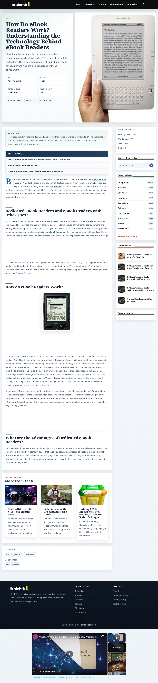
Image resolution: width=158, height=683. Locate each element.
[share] (102, 636)
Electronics (31, 100)
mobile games (58, 232)
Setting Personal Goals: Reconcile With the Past (138, 278)
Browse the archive (127, 236)
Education (132, 4)
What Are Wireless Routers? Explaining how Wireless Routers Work (69, 636)
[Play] (117, 657)
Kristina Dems (14, 81)
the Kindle (55, 186)
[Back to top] (79, 619)
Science (102, 4)
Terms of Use (119, 604)
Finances (135, 198)
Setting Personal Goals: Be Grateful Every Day (139, 255)
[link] (35, 636)
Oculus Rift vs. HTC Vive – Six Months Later (20, 511)
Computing (135, 182)
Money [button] (89, 4)
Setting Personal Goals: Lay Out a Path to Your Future (140, 267)
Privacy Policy (119, 599)
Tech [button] (77, 4)
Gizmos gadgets (15, 100)
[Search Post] (151, 165)
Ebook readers (46, 100)
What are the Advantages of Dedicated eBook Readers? (35, 171)
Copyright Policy (120, 595)
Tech (8, 18)
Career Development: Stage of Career (140, 300)
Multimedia (135, 228)
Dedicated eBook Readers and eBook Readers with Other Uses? (39, 159)
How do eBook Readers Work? (22, 165)
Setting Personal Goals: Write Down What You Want (140, 289)
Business (135, 193)
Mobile (135, 223)
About (116, 591)
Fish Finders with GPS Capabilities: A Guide (55, 511)
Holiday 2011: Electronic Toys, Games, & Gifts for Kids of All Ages (90, 513)
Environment (116, 4)
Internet (135, 187)
